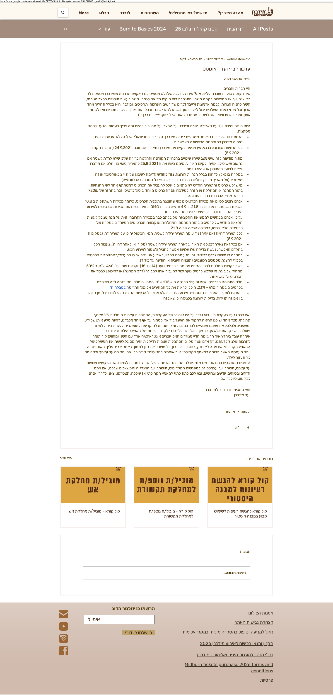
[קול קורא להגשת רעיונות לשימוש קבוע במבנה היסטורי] (240, 485)
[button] (230, 13)
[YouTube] (63, 626)
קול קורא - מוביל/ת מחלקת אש (94, 511)
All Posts (263, 29)
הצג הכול (66, 458)
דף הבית (235, 29)
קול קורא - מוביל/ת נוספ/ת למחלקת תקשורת (171, 514)
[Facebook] (63, 650)
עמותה (245, 411)
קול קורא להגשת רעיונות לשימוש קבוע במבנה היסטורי (240, 514)
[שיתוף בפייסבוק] (248, 427)
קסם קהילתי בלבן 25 (196, 29)
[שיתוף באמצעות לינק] (237, 427)
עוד (107, 29)
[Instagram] (63, 638)
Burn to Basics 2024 (142, 29)
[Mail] (63, 614)
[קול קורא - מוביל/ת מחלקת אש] (93, 485)
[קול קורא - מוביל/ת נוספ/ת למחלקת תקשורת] (166, 485)
